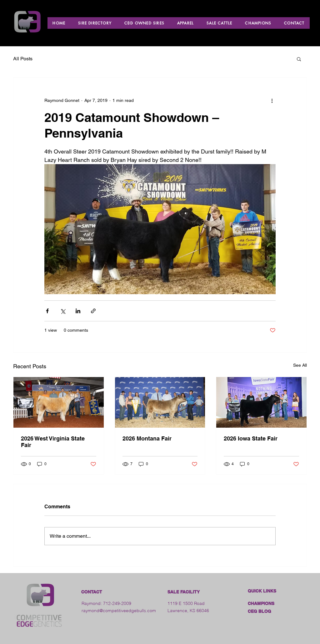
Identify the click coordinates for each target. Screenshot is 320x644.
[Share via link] (93, 311)
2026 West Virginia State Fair (53, 441)
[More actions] (272, 100)
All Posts (22, 59)
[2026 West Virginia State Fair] (58, 402)
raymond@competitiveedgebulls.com (119, 610)
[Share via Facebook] (47, 311)
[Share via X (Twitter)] (63, 311)
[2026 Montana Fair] (160, 402)
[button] (299, 58)
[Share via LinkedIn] (78, 311)
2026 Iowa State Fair (251, 438)
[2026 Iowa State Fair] (261, 402)
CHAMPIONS (261, 603)
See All (300, 365)
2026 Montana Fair (147, 438)
